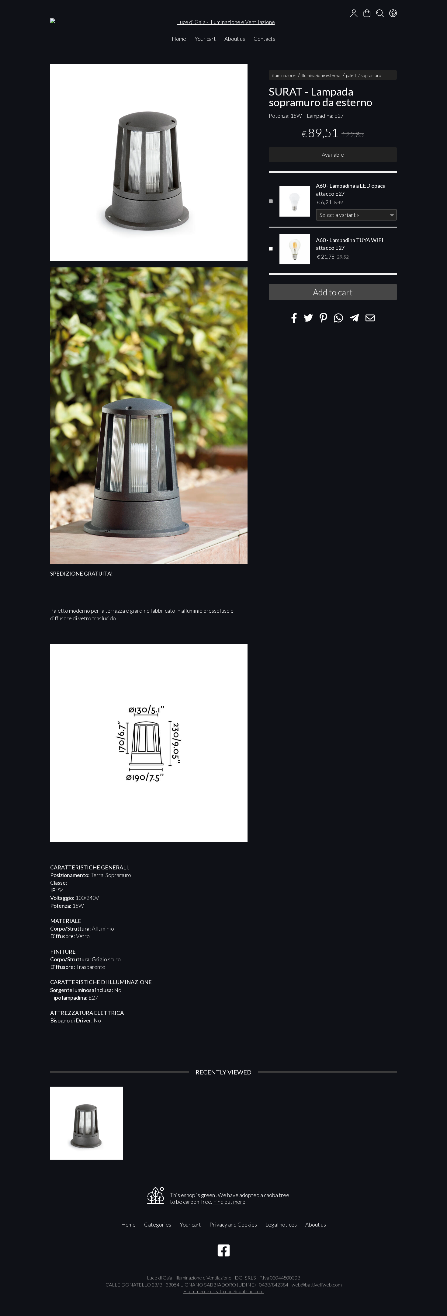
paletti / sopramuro (363, 75)
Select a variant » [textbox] (339, 215)
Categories (157, 1224)
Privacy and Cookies (233, 1224)
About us (234, 38)
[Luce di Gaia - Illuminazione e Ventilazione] (223, 16)
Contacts (264, 38)
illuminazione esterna (320, 75)
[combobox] (356, 215)
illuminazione (284, 75)
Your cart (205, 38)
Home (179, 38)
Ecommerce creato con (223, 1291)
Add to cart (333, 292)
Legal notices (281, 1224)
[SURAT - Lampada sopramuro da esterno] (149, 162)
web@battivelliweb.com (317, 1284)
